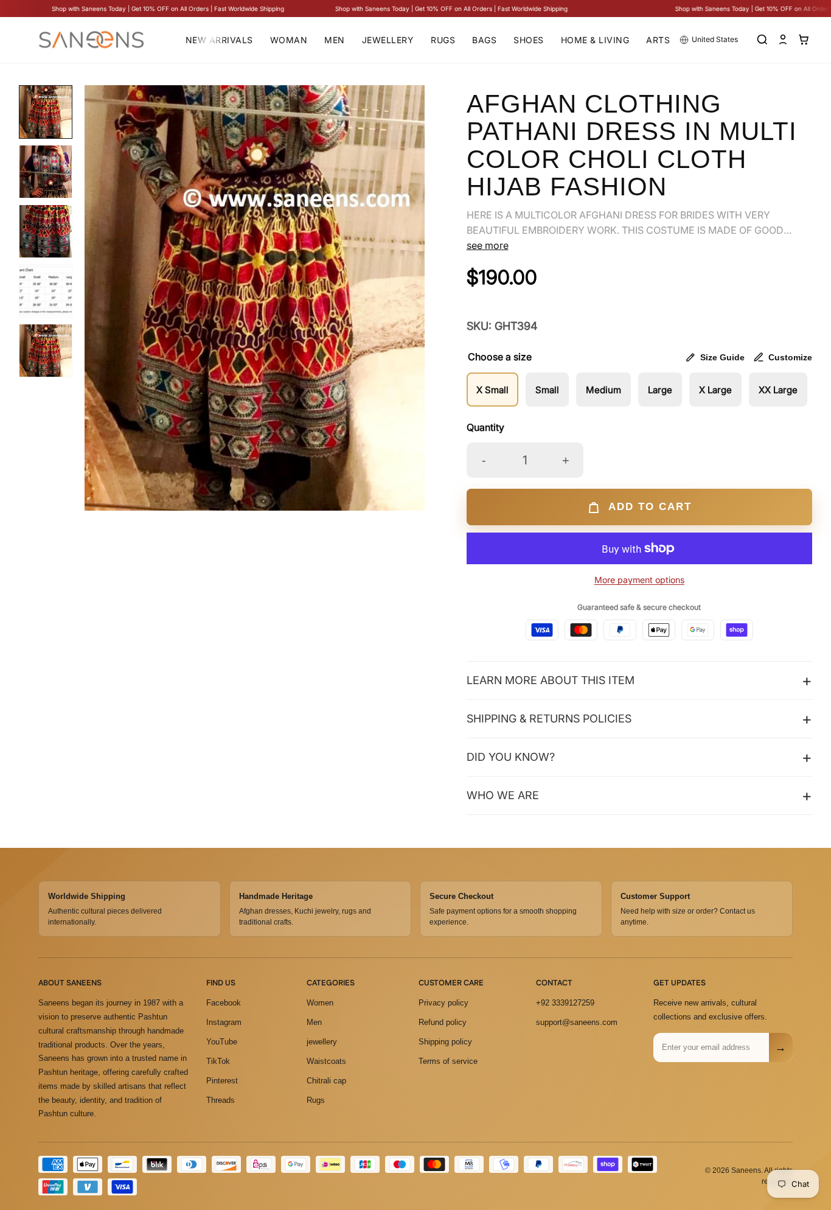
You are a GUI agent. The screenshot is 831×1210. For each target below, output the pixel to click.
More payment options (639, 580)
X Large (715, 390)
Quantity (485, 427)
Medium (603, 390)
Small (547, 390)
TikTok (218, 1061)
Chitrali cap (326, 1080)
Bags (484, 40)
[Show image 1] (45, 112)
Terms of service (448, 1061)
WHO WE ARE (503, 795)
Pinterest (222, 1080)
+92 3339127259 (565, 1003)
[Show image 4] (45, 291)
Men (334, 40)
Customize (790, 357)
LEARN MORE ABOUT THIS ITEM (551, 680)
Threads (220, 1100)
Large (660, 390)
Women (320, 1003)
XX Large (778, 390)
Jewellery (388, 40)
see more (488, 245)
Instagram (224, 1022)
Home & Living (595, 40)
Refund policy (443, 1022)
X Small (492, 390)
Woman (289, 40)
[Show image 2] (45, 171)
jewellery (322, 1041)
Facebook (223, 1003)
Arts (658, 40)
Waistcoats (326, 1061)
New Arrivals (219, 40)
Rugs (443, 40)
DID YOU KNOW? (511, 756)
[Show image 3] (45, 231)
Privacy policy (443, 1003)
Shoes (528, 40)
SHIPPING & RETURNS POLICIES (549, 718)
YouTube (221, 1041)
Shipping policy (445, 1041)
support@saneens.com (576, 1022)
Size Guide (722, 357)
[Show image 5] (45, 350)
